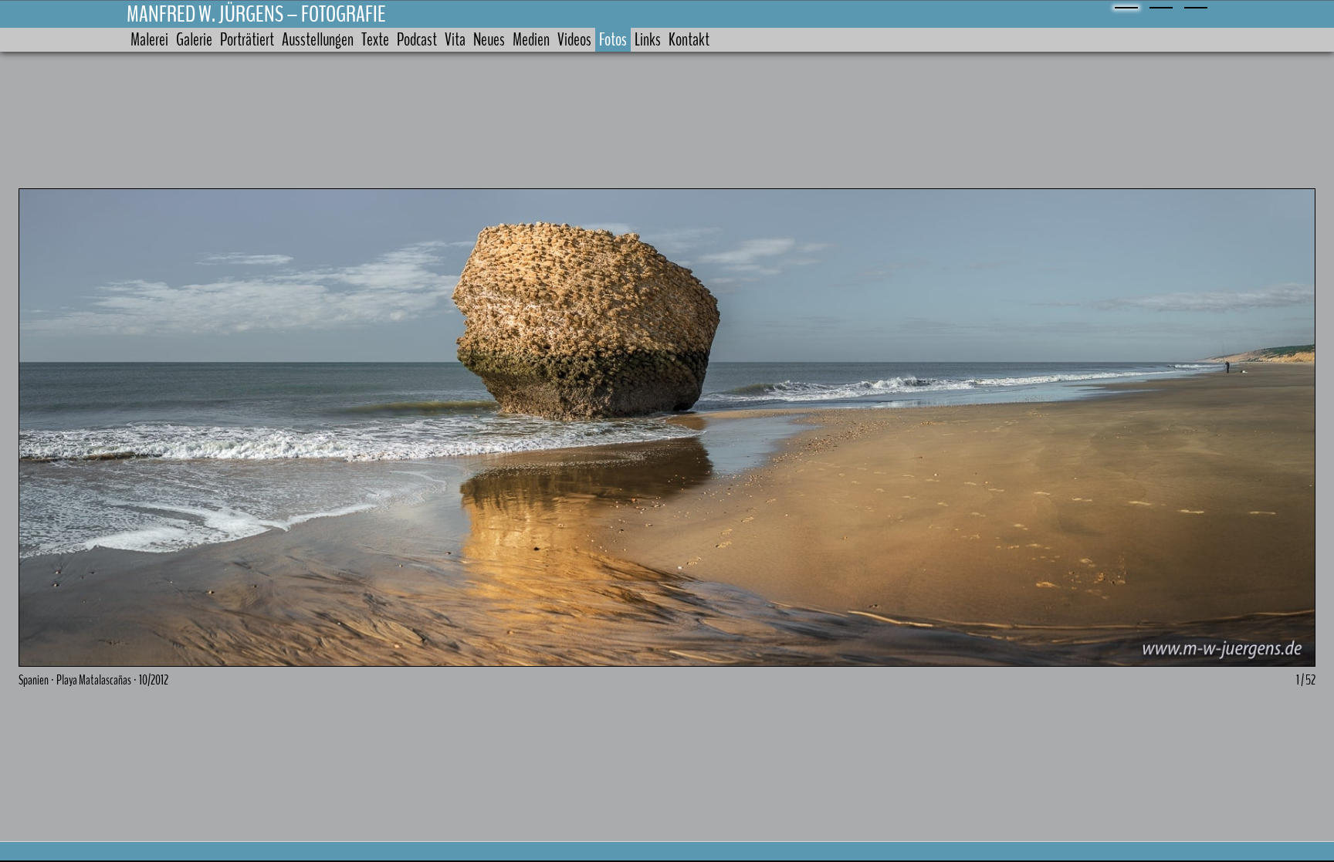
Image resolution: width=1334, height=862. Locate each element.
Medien (531, 40)
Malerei (149, 40)
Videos (574, 40)
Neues (489, 40)
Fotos (613, 40)
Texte (375, 40)
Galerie (194, 40)
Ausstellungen (318, 40)
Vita (455, 40)
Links (648, 40)
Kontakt (689, 40)
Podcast (417, 40)
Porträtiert (247, 40)
